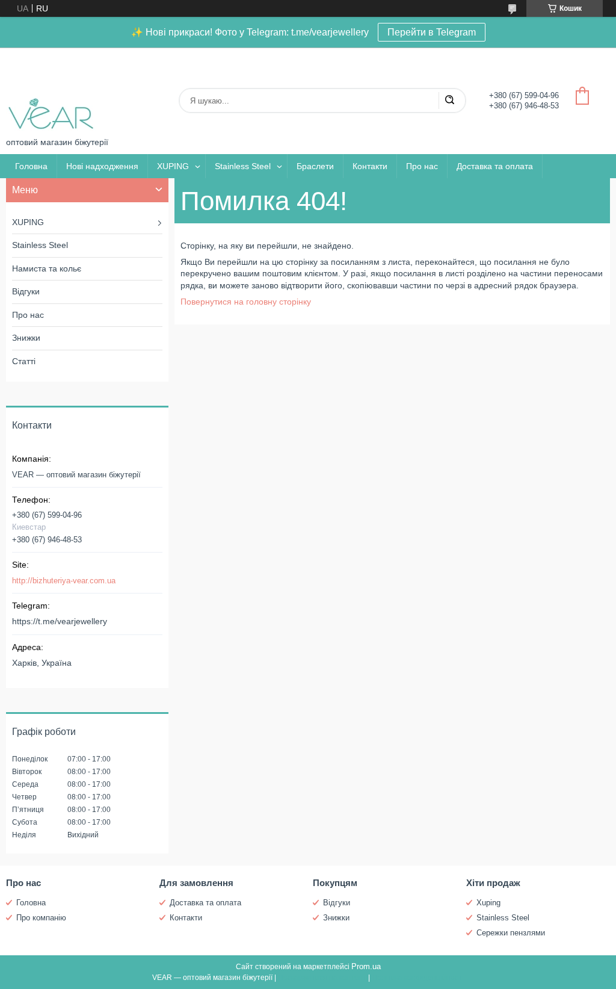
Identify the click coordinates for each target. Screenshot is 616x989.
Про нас (422, 166)
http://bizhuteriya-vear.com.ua (64, 580)
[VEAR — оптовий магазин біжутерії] (51, 92)
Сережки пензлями (510, 932)
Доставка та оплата (495, 166)
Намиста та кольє (46, 268)
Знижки (26, 338)
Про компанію (41, 917)
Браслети (315, 166)
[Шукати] (449, 100)
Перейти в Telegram (431, 32)
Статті (23, 361)
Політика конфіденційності (418, 977)
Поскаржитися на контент (322, 977)
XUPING (173, 166)
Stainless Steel (243, 166)
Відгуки (26, 291)
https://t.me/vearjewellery (59, 621)
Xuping (488, 902)
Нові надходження (102, 166)
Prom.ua (366, 966)
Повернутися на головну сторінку (245, 301)
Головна (31, 166)
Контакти (370, 166)
